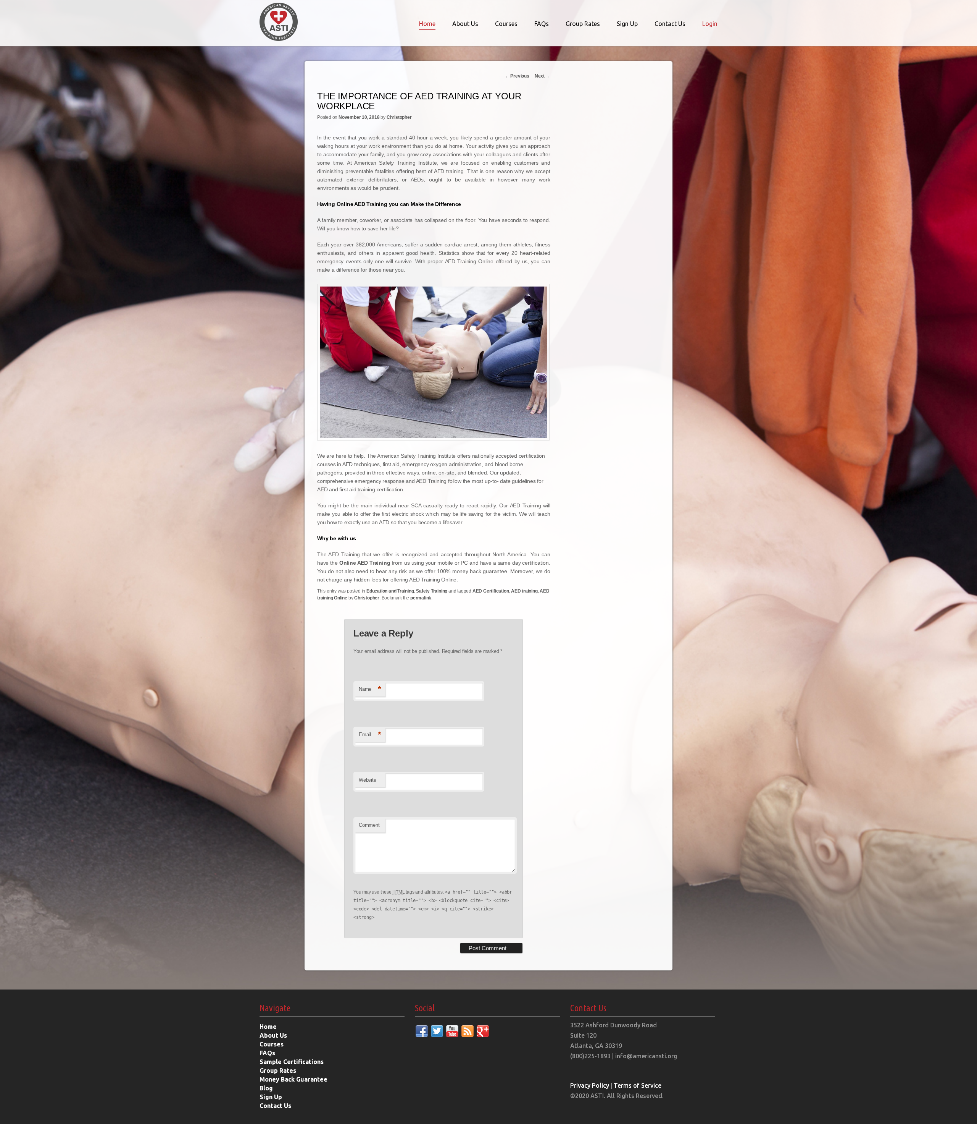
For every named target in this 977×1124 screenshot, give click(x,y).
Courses (506, 23)
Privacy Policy (589, 1085)
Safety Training (431, 591)
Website (367, 780)
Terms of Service (637, 1085)
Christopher (399, 117)
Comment (369, 825)
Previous (517, 76)
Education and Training (390, 591)
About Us (465, 23)
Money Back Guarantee (293, 1079)
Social (425, 1008)
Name (370, 689)
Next (542, 76)
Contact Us (670, 23)
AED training (524, 591)
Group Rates (583, 23)
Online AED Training (364, 563)
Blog (266, 1088)
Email (370, 734)
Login (709, 23)
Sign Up (627, 23)
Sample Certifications (292, 1061)
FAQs (541, 23)
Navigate (275, 1008)
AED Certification (490, 591)
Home (427, 23)
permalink (420, 598)
